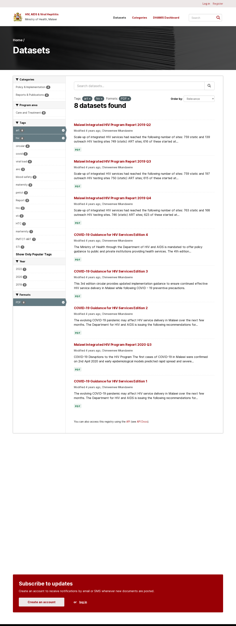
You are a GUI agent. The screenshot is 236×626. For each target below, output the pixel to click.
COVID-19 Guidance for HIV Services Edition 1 (110, 381)
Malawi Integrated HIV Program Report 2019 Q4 (112, 198)
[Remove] (90, 99)
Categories (139, 17)
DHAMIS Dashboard (166, 17)
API (128, 421)
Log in (206, 3)
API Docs (142, 421)
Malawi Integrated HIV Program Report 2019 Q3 (112, 161)
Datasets (119, 17)
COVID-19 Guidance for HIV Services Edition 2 (111, 308)
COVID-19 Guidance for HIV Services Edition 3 (111, 271)
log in (83, 602)
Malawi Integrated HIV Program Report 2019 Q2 (112, 125)
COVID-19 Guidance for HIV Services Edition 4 (111, 235)
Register (218, 3)
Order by (176, 98)
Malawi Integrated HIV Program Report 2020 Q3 (113, 345)
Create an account (41, 602)
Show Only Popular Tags (34, 254)
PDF (78, 150)
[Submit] (219, 17)
